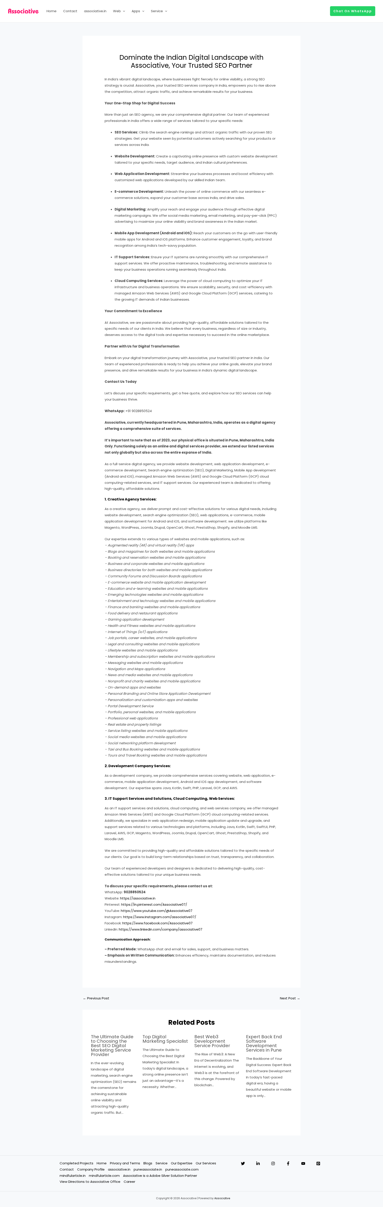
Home (52, 11)
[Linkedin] (258, 1163)
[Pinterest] (318, 1163)
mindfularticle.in (73, 1175)
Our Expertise (181, 1163)
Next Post (290, 998)
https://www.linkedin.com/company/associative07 (160, 929)
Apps (136, 11)
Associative (222, 1198)
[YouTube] (303, 1163)
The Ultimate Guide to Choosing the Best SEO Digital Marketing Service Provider (112, 1046)
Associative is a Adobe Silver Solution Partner (160, 1175)
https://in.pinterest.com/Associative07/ (154, 904)
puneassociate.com (182, 1169)
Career (129, 1181)
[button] (123, 11)
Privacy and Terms (125, 1163)
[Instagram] (273, 1163)
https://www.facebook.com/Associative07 (157, 923)
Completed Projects (76, 1163)
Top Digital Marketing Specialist (165, 1039)
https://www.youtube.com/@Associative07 (156, 910)
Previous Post (96, 998)
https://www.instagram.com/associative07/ (159, 917)
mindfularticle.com (104, 1175)
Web (117, 11)
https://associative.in (137, 898)
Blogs (147, 1163)
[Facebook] (288, 1163)
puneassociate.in (148, 1169)
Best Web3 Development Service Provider (212, 1041)
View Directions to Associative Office (90, 1181)
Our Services (206, 1163)
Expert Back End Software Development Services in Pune (264, 1043)
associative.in (95, 11)
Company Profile (91, 1169)
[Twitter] (243, 1163)
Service (157, 11)
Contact (70, 11)
